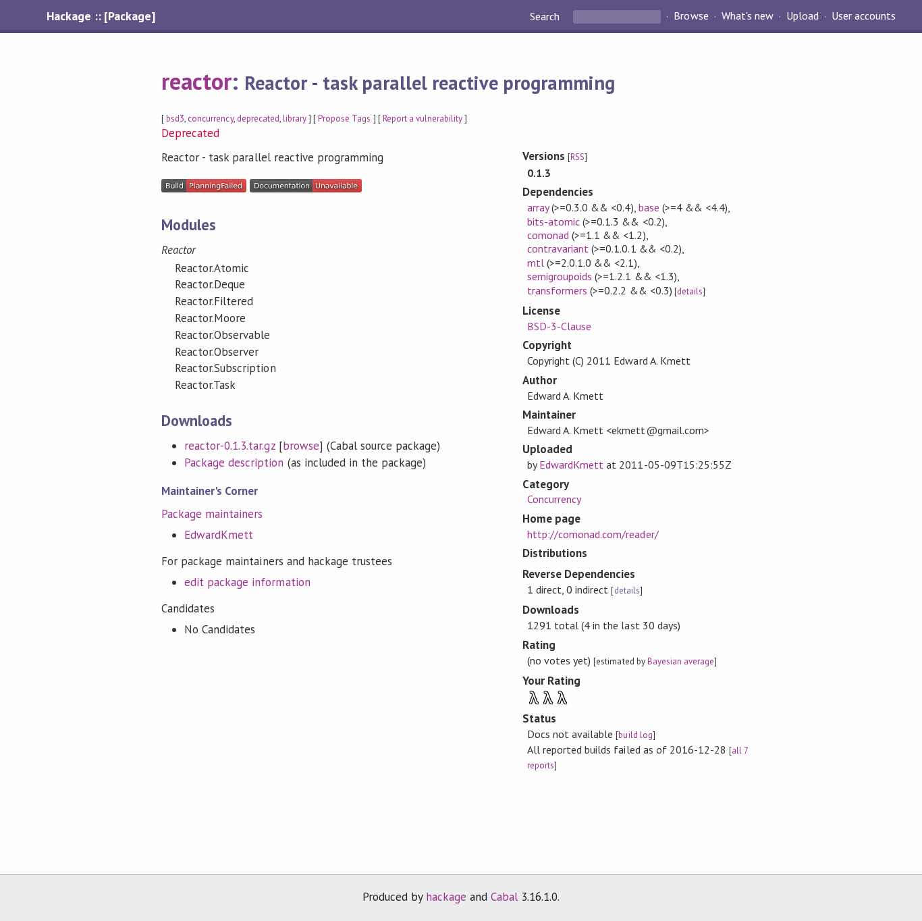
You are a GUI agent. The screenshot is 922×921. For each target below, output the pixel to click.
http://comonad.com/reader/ (593, 534)
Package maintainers (212, 513)
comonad (548, 235)
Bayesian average (680, 661)
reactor (196, 81)
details (690, 291)
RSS (577, 157)
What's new (748, 16)
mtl (535, 262)
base (649, 207)
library (294, 118)
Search (546, 16)
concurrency (210, 118)
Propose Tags (344, 118)
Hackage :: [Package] (101, 16)
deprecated (258, 118)
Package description (233, 462)
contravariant (558, 248)
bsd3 (175, 118)
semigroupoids (559, 276)
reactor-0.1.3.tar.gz (229, 445)
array (538, 207)
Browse (691, 16)
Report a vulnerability (423, 118)
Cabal (504, 896)
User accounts (864, 16)
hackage (446, 896)
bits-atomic (553, 221)
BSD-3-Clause (559, 326)
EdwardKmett (218, 534)
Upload (802, 16)
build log (635, 735)
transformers (557, 290)
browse (301, 445)
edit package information (247, 582)
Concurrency (554, 499)
